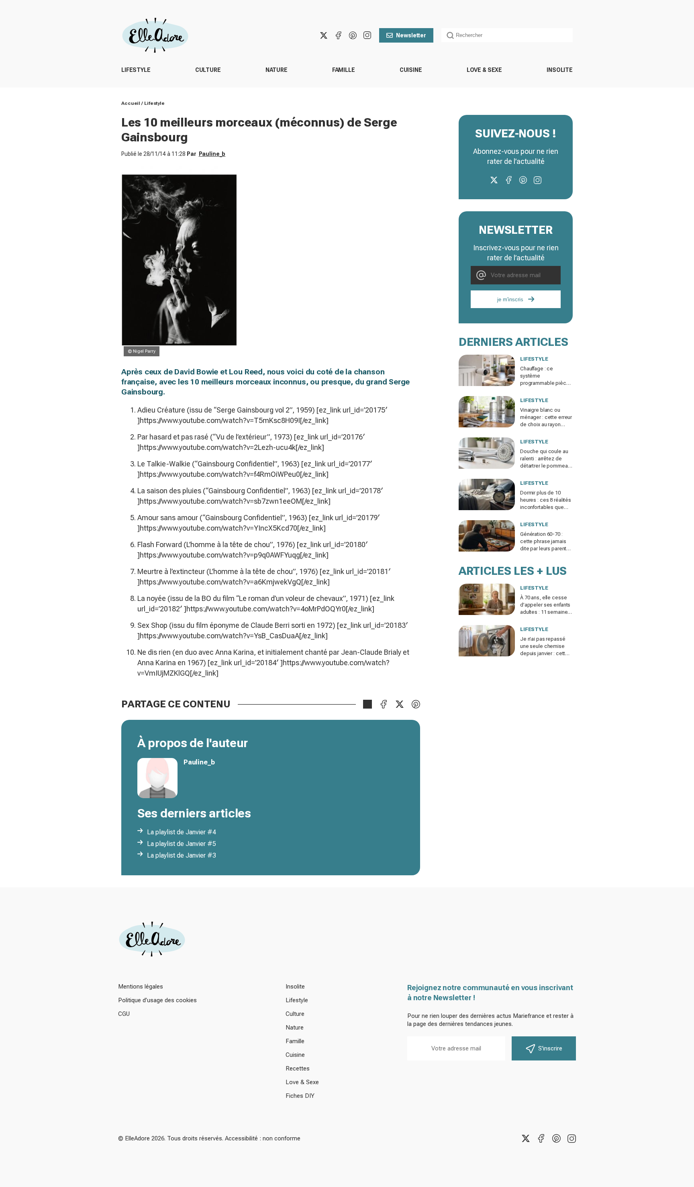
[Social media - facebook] (338, 35)
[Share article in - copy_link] (367, 704)
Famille (343, 70)
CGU (124, 1013)
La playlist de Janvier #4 (181, 832)
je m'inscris (510, 299)
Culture (208, 70)
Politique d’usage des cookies (157, 1000)
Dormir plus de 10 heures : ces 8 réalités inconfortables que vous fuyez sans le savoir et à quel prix (545, 507)
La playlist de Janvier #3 (181, 855)
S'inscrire (550, 1048)
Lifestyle (136, 70)
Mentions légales (140, 986)
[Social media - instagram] (367, 35)
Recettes (298, 1068)
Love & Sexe (484, 70)
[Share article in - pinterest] (415, 704)
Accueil (130, 103)
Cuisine (411, 70)
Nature (276, 70)
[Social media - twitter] (324, 35)
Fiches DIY (300, 1095)
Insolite (560, 70)
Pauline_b (212, 154)
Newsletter (411, 35)
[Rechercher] (450, 35)
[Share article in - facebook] (383, 704)
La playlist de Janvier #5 (181, 844)
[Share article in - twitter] (399, 704)
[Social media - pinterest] (353, 35)
